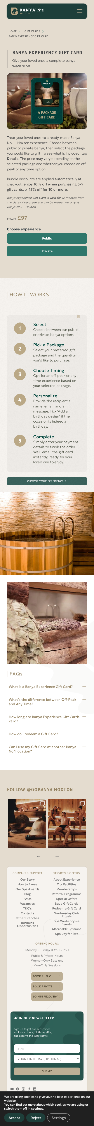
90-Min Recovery (45, 996)
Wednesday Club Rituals (66, 914)
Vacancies (27, 904)
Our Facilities (66, 884)
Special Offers (66, 899)
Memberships (66, 889)
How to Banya (27, 884)
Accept (14, 1117)
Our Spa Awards (27, 889)
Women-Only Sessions (47, 960)
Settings (59, 1117)
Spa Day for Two (66, 934)
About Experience (67, 879)
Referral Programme (67, 894)
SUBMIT (47, 1071)
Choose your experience (45, 481)
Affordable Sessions (66, 929)
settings (37, 1108)
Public (47, 238)
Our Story (27, 879)
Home (13, 31)
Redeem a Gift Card (66, 908)
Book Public (42, 976)
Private (47, 251)
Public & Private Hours (47, 956)
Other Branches (27, 918)
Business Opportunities (27, 924)
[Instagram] (27, 823)
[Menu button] (80, 11)
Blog (27, 894)
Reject (36, 1117)
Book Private (42, 986)
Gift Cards (32, 31)
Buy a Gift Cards (66, 904)
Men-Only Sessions (47, 965)
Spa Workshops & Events (67, 922)
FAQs (27, 899)
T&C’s (27, 908)
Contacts (27, 913)
